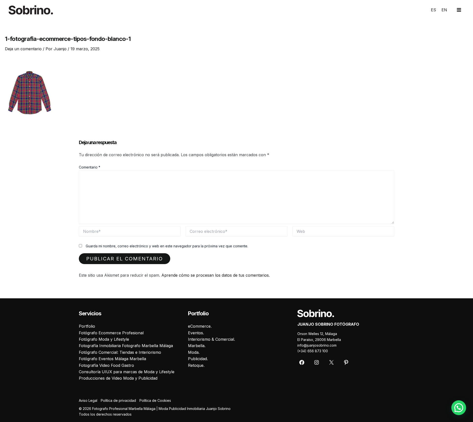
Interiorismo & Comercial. (211, 339)
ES (433, 9)
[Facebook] (301, 362)
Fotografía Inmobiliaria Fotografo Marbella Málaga (126, 345)
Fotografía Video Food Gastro (106, 365)
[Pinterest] (346, 362)
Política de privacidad (118, 400)
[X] (331, 362)
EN (444, 9)
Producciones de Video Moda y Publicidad (118, 378)
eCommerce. (200, 326)
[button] (458, 407)
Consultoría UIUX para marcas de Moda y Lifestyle (126, 371)
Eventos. (196, 332)
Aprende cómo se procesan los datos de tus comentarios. (215, 275)
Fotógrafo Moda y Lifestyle (104, 339)
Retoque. (196, 365)
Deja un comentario (23, 48)
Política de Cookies (155, 400)
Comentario (89, 167)
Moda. (194, 352)
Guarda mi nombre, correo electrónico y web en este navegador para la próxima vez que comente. (167, 246)
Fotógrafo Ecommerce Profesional (111, 332)
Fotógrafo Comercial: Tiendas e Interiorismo (120, 352)
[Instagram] (316, 362)
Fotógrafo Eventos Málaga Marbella (112, 358)
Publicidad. (198, 358)
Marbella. (196, 345)
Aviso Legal (88, 400)
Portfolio (87, 326)
